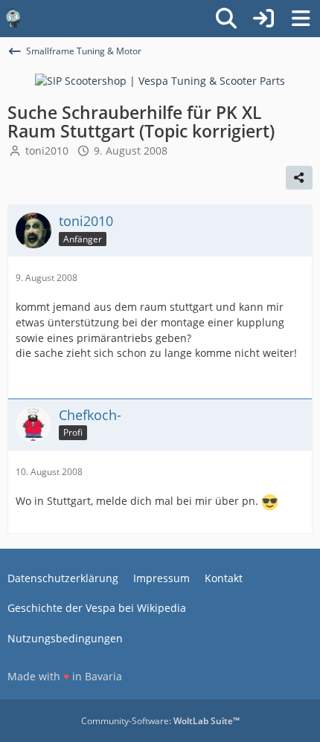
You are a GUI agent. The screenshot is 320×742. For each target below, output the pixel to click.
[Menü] (301, 18)
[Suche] (226, 18)
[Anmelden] (263, 18)
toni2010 (46, 150)
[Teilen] (299, 178)
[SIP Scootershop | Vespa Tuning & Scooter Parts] (160, 80)
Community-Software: (160, 720)
